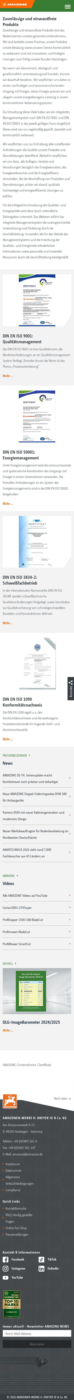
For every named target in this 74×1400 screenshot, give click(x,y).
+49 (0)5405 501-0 (25, 1141)
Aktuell (8, 963)
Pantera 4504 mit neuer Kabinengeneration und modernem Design (33, 815)
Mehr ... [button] (8, 375)
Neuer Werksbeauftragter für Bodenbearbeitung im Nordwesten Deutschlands (35, 834)
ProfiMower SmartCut (17, 943)
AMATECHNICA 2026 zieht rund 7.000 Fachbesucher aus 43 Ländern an (27, 853)
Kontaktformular (16, 1208)
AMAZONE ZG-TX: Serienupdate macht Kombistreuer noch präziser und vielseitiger (30, 778)
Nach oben (61, 1098)
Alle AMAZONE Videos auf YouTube (25, 895)
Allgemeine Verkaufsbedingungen (20, 1180)
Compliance (13, 1189)
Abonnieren (37, 1343)
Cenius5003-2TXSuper (17, 907)
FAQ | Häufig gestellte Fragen (19, 1218)
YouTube (17, 1277)
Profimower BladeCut (16, 931)
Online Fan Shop (16, 1227)
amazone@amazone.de (27, 1154)
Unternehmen (27, 1064)
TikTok (51, 1259)
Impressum (13, 1163)
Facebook (17, 1259)
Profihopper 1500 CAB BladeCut (23, 919)
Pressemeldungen (15, 755)
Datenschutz (13, 1170)
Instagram (18, 1268)
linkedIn (53, 1268)
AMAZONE (9, 875)
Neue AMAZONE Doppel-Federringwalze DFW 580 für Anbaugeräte (35, 797)
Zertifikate (45, 1064)
